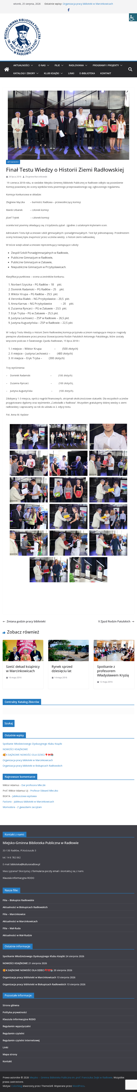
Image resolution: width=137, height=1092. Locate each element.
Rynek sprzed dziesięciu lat (62, 668)
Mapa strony (10, 1054)
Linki (71, 73)
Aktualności (21, 65)
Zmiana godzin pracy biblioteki (26, 621)
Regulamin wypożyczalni (17, 1026)
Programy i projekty (106, 65)
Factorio (7, 801)
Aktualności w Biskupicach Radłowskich (25, 907)
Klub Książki (51, 73)
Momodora (9, 807)
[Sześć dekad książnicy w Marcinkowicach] (23, 642)
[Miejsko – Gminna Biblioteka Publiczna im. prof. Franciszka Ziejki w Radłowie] (7, 69)
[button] (31, 65)
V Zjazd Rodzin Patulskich (114, 621)
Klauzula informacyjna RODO (18, 877)
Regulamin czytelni (13, 1033)
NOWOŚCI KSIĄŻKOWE (15, 749)
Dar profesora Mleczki (33, 785)
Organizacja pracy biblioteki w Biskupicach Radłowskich (32, 765)
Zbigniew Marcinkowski (36, 176)
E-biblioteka (87, 73)
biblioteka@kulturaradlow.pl (25, 864)
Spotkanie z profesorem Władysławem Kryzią (113, 670)
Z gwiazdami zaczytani (29, 807)
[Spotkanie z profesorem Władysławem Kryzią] (114, 642)
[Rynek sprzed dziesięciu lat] (68, 642)
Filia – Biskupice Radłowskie (18, 900)
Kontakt (105, 73)
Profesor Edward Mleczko (44, 790)
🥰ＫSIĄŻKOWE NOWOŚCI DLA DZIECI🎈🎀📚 (28, 754)
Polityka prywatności (15, 1012)
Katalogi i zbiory (24, 73)
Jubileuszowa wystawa (24, 796)
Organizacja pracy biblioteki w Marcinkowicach (88, 3)
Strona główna (11, 1005)
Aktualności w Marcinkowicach (20, 921)
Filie (57, 65)
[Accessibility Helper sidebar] (133, 17)
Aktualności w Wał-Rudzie (17, 935)
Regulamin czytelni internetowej (21, 1040)
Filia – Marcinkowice (14, 914)
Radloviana (76, 65)
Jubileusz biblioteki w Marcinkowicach (34, 801)
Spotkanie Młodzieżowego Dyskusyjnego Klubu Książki (32, 743)
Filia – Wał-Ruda (12, 928)
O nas (42, 65)
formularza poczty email (45, 871)
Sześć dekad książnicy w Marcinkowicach (23, 668)
